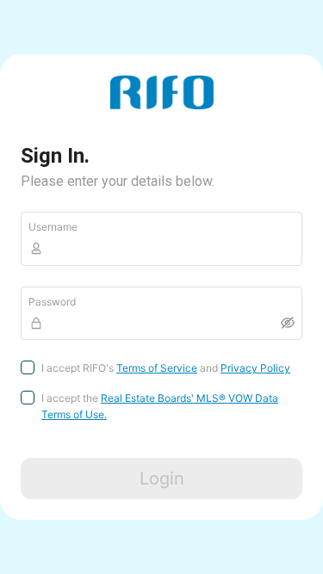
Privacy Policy (255, 367)
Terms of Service (156, 367)
